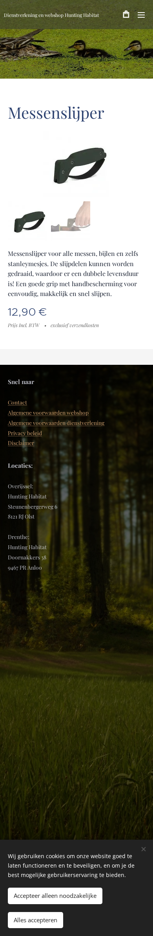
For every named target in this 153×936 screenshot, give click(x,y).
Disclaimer (21, 442)
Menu (141, 14)
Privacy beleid (25, 432)
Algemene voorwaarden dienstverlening (56, 422)
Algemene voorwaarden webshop (48, 412)
